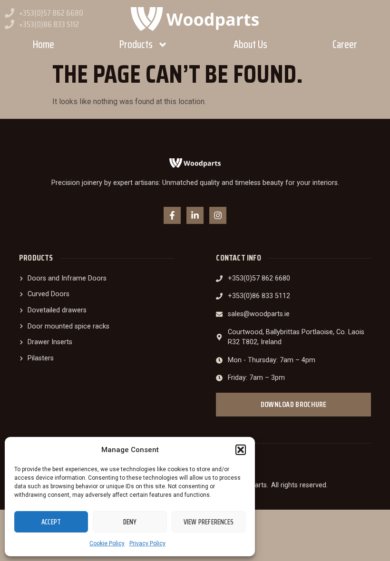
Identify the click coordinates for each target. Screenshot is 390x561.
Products (136, 44)
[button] (240, 450)
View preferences (209, 522)
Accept (51, 522)
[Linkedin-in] (195, 215)
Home (43, 44)
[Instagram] (217, 215)
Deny (130, 522)
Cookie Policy (107, 543)
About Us (250, 44)
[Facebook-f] (172, 215)
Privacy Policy (147, 543)
